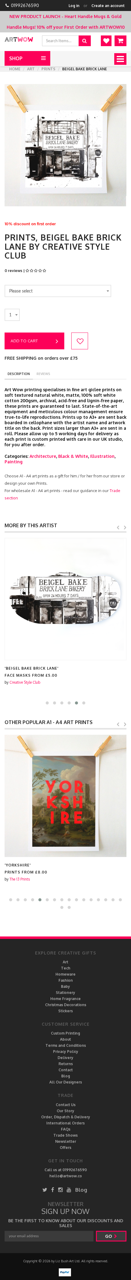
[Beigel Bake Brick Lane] (65, 599)
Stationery (65, 992)
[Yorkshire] (65, 796)
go (109, 1236)
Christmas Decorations (65, 1004)
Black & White (73, 456)
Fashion (65, 980)
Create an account (108, 5)
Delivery (65, 1057)
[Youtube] (69, 1189)
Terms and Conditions (65, 1045)
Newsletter (65, 1141)
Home (14, 69)
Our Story (65, 1111)
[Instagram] (60, 1189)
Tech (65, 968)
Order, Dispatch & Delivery (65, 1117)
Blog (65, 1076)
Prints (48, 69)
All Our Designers (65, 1082)
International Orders (65, 1123)
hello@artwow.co (65, 1176)
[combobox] (58, 291)
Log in (74, 5)
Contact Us (66, 1104)
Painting (14, 461)
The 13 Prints (19, 879)
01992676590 (25, 5)
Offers (65, 1147)
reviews (43, 374)
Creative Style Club (24, 682)
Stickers (65, 1011)
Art (31, 69)
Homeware (65, 974)
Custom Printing (65, 1033)
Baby (65, 986)
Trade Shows (65, 1135)
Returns (65, 1063)
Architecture (43, 456)
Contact (65, 1070)
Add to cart (24, 340)
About (65, 1039)
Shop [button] (16, 58)
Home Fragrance (65, 998)
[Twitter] (44, 1189)
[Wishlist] (106, 40)
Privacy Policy (65, 1051)
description (19, 374)
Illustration (102, 456)
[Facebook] (52, 1189)
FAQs (65, 1129)
